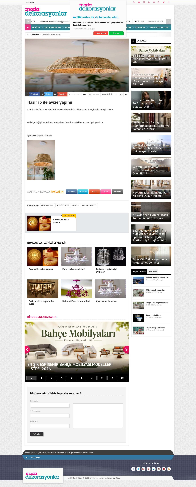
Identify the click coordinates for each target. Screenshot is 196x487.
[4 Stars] (109, 94)
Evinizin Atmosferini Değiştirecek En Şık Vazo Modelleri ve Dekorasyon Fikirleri (37, 21)
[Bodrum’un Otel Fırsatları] (138, 284)
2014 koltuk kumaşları (155, 290)
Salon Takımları (52, 27)
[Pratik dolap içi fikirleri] (138, 334)
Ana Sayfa (30, 2)
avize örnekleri (63, 205)
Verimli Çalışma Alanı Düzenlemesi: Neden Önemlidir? (146, 170)
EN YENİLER (142, 41)
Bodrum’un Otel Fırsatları (157, 277)
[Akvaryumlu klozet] (138, 321)
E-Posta (35, 411)
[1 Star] (103, 94)
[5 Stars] (111, 94)
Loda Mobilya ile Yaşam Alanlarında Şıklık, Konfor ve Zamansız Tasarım (151, 125)
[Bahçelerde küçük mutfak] (138, 309)
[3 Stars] (107, 94)
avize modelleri (47, 205)
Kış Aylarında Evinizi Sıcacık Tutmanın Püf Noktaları (150, 216)
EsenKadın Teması (97, 478)
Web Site (34, 421)
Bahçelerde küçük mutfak (157, 302)
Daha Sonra (101, 33)
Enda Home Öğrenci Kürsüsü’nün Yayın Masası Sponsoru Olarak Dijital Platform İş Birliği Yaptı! (149, 235)
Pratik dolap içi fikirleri (155, 328)
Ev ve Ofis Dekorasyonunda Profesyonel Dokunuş (150, 260)
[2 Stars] (105, 94)
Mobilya (36, 27)
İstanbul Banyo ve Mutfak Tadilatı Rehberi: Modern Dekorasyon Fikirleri (149, 148)
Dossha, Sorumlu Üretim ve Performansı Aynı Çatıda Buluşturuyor (150, 103)
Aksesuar (140, 27)
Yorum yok (160, 280)
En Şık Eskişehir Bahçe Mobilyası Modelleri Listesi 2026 (150, 59)
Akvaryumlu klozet (154, 315)
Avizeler (35, 34)
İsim (34, 401)
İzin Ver (116, 33)
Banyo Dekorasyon (158, 27)
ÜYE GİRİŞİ (140, 22)
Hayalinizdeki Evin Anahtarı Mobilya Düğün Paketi (151, 194)
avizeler (75, 205)
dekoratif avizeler (89, 205)
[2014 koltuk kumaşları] (138, 296)
